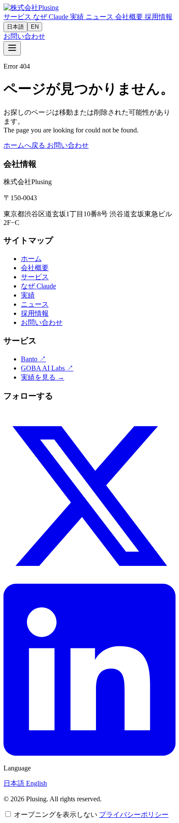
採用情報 (158, 16)
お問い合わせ (24, 36)
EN (35, 26)
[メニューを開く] (12, 48)
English (36, 783)
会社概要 (130, 16)
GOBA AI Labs (47, 368)
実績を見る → (42, 377)
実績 (78, 16)
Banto (33, 359)
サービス (18, 16)
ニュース (100, 16)
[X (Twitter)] (89, 579)
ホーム (31, 258)
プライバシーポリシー (134, 814)
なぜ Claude (51, 16)
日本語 (15, 26)
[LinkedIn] (89, 753)
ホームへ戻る (25, 145)
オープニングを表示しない (55, 814)
